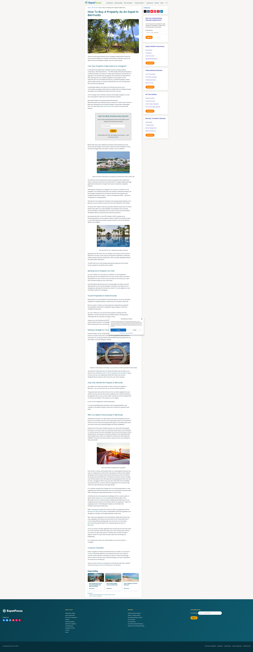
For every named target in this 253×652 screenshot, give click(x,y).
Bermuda (95, 7)
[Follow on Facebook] (148, 11)
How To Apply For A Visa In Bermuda (130, 584)
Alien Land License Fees (107, 106)
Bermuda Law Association (95, 511)
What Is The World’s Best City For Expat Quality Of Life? (102, 594)
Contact (67, 630)
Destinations (109, 3)
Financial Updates (69, 621)
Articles (91, 593)
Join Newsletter (69, 626)
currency (90, 553)
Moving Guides (118, 3)
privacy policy (114, 137)
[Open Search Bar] (166, 3)
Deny (134, 330)
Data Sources (246, 646)
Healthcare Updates (70, 624)
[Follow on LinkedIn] (161, 11)
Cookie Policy (122, 333)
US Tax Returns (132, 621)
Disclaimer (220, 646)
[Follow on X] (145, 11)
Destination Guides (70, 613)
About (66, 632)
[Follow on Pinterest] (158, 11)
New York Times (102, 498)
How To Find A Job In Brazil (95, 596)
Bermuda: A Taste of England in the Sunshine (113, 373)
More (161, 3)
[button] (142, 319)
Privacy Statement (129, 333)
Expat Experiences (70, 615)
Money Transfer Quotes (134, 615)
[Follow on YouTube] (151, 11)
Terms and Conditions (210, 646)
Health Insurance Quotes (134, 613)
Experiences (150, 3)
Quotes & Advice (139, 3)
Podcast (157, 3)
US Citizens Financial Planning (135, 624)
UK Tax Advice (131, 619)
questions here (98, 565)
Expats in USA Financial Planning (136, 626)
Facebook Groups (70, 628)
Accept (118, 330)
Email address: (194, 613)
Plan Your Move (128, 3)
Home (89, 7)
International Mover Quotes (135, 617)
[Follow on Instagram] (155, 11)
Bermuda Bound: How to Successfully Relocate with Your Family (95, 585)
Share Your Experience (71, 617)
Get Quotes (150, 63)
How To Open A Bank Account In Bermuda (111, 584)
